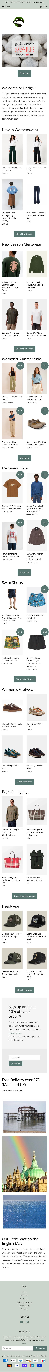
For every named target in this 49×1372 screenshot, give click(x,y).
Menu (7, 7)
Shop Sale (24, 458)
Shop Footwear (24, 781)
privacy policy (15, 1033)
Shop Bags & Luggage (24, 896)
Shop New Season (24, 234)
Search (24, 1292)
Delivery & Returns (24, 1302)
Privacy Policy (24, 1306)
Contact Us (24, 1299)
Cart (45, 7)
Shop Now (24, 73)
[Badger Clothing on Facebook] (21, 1322)
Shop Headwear (24, 990)
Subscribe (15, 1063)
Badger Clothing (23, 1356)
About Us (24, 1295)
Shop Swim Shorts (24, 679)
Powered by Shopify (39, 1356)
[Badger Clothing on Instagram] (27, 1322)
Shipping (24, 1309)
